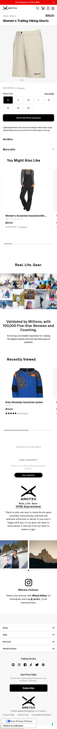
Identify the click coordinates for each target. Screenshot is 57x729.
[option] (28, 53)
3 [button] (27, 81)
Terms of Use (23, 715)
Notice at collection (13, 725)
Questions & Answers (28, 447)
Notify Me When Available (28, 117)
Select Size (28, 93)
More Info (9, 149)
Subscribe (28, 688)
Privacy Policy (9, 715)
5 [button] (32, 81)
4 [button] (29, 81)
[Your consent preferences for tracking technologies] (52, 724)
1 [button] (22, 81)
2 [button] (24, 81)
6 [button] (35, 81)
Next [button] (55, 51)
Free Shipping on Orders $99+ (27, 2)
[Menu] (52, 8)
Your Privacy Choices (21, 721)
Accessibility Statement (41, 715)
